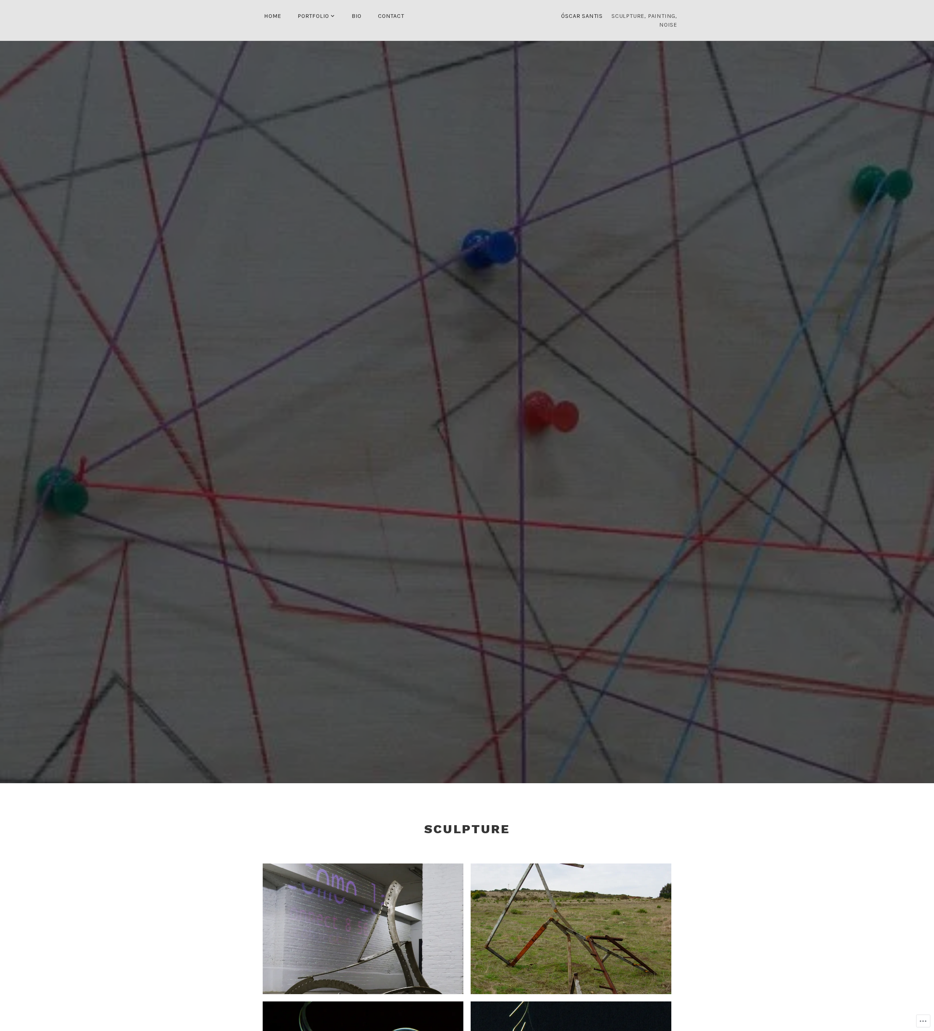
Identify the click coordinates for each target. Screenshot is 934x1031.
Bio (357, 15)
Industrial (363, 923)
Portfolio (313, 15)
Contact (391, 15)
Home (272, 15)
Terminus (571, 923)
